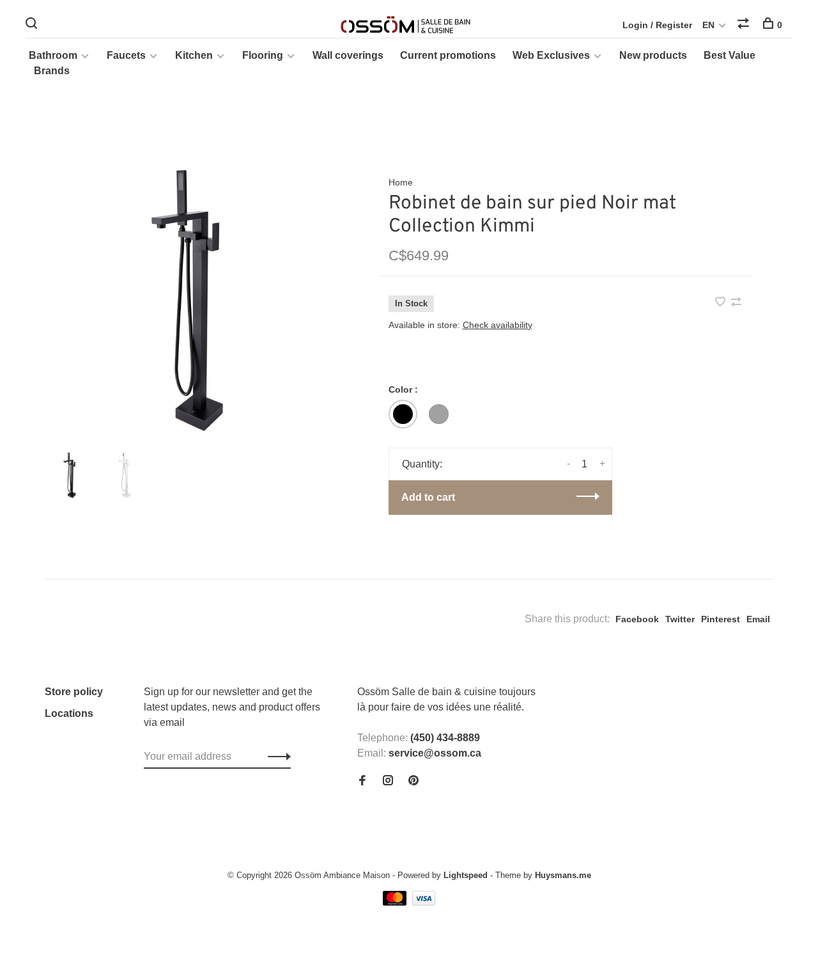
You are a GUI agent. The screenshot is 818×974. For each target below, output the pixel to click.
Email (758, 619)
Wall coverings (348, 55)
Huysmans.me (563, 875)
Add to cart (428, 497)
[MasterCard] (396, 902)
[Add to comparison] (736, 302)
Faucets (126, 55)
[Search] (33, 25)
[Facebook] (362, 781)
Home (401, 182)
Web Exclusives (551, 55)
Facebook (637, 619)
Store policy (74, 691)
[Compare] (744, 25)
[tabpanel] (191, 299)
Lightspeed (466, 875)
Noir (403, 414)
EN (708, 25)
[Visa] (424, 902)
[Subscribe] (276, 756)
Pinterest (720, 619)
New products (653, 55)
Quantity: (422, 464)
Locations (69, 713)
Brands (52, 70)
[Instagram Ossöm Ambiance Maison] (388, 781)
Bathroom (53, 55)
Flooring (262, 55)
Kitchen (194, 55)
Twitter (680, 619)
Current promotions (448, 55)
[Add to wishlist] (721, 302)
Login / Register (657, 25)
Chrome (439, 414)
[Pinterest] (413, 781)
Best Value (729, 55)
